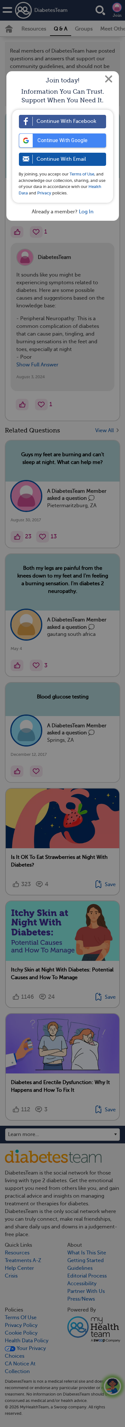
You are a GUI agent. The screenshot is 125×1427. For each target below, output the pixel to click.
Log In (86, 212)
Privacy (44, 193)
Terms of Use (82, 174)
